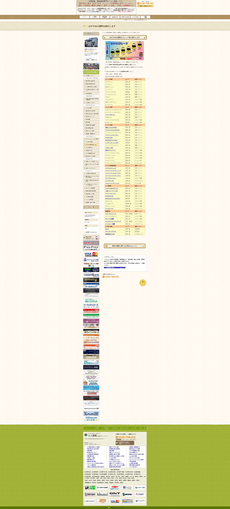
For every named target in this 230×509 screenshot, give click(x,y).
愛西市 (129, 480)
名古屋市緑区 (137, 472)
